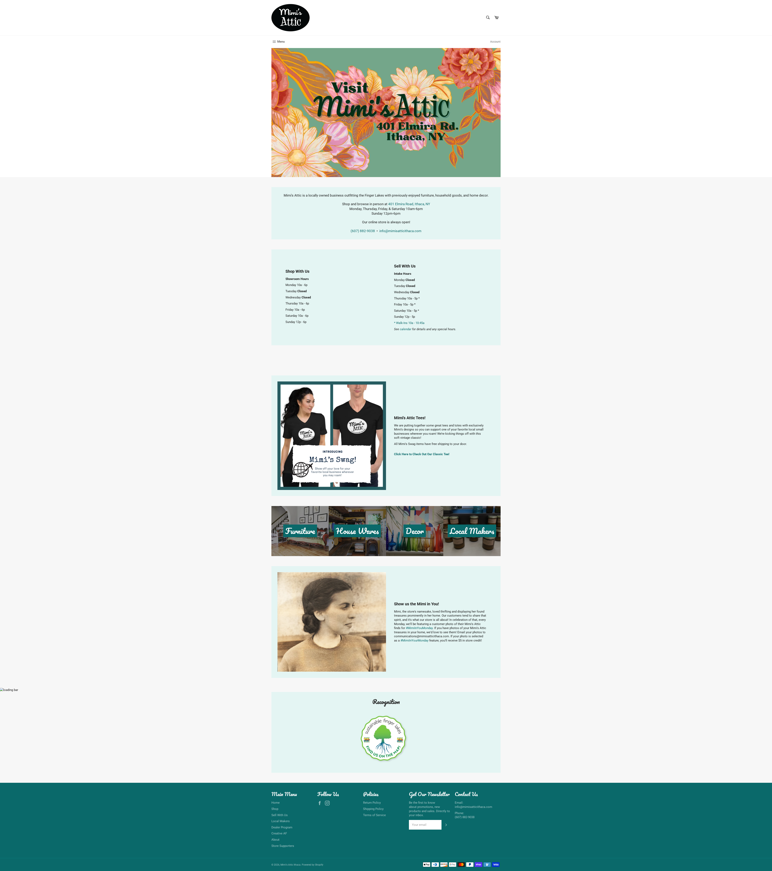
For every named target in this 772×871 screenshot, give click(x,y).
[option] (386, 112)
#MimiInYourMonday (414, 640)
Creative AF (279, 833)
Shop (274, 809)
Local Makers (280, 821)
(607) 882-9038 (363, 231)
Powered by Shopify (312, 864)
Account (495, 41)
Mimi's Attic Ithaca (290, 864)
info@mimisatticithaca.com (400, 231)
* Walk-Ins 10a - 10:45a (409, 323)
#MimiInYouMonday (419, 628)
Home (275, 802)
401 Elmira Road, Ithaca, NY (409, 204)
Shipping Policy (373, 809)
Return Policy (372, 802)
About (275, 839)
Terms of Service (374, 815)
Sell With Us (279, 815)
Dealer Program (281, 827)
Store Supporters (282, 846)
